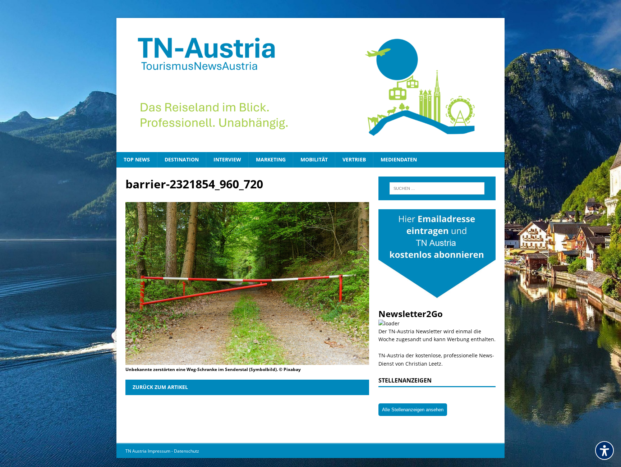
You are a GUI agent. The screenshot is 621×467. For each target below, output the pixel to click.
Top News (137, 159)
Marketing (271, 159)
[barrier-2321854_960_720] (247, 360)
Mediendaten (399, 159)
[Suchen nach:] (437, 188)
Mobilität (314, 159)
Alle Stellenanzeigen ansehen (412, 409)
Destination (182, 159)
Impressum (159, 451)
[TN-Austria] (310, 85)
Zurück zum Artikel (160, 387)
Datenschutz (186, 451)
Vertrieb (354, 159)
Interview (227, 159)
